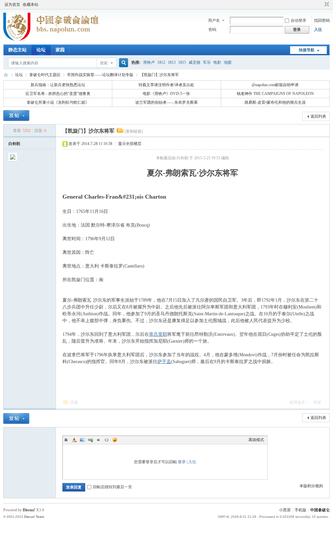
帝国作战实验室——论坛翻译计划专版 (100, 74)
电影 (217, 62)
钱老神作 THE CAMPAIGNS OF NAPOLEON (275, 93)
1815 (182, 62)
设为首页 (12, 4)
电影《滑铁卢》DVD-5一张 (166, 93)
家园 (60, 49)
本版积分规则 (311, 486)
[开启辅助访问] (320, 4)
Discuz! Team (34, 516)
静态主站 (17, 49)
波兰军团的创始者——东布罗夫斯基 (166, 102)
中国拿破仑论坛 (5, 75)
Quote (98, 440)
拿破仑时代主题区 (44, 74)
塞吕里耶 (158, 334)
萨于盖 (164, 361)
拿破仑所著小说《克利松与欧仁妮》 (58, 102)
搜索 (104, 63)
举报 (317, 402)
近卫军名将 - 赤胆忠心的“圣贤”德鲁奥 (57, 93)
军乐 (207, 62)
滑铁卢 (149, 62)
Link (90, 440)
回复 (74, 402)
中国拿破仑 (320, 510)
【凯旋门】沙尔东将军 (159, 74)
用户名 (214, 20)
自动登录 (298, 20)
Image (82, 440)
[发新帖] (16, 115)
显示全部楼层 (129, 143)
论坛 (41, 49)
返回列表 (318, 116)
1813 (172, 62)
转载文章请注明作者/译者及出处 (166, 85)
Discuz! (29, 510)
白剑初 (14, 143)
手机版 (300, 510)
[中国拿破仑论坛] (51, 40)
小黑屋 (285, 510)
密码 (212, 29)
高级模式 (256, 440)
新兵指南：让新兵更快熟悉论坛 (58, 85)
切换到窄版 (326, 4)
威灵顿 (194, 62)
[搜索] (122, 63)
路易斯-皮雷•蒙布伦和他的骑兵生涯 (275, 102)
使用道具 (297, 402)
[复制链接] (134, 131)
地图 (228, 62)
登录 (182, 462)
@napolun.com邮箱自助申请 (275, 85)
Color (74, 440)
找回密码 (322, 20)
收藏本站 (30, 4)
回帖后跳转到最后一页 (112, 487)
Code (106, 440)
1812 (161, 62)
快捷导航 (306, 50)
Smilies (115, 440)
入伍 (318, 29)
